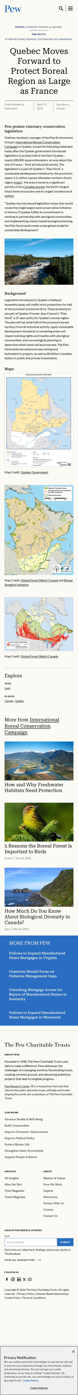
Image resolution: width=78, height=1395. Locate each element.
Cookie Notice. (31, 1380)
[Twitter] (24, 1279)
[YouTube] (29, 1279)
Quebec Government (34, 472)
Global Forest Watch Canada (39, 580)
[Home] (37, 1045)
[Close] (73, 1351)
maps (17, 182)
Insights (10, 1171)
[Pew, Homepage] (13, 8)
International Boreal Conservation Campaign (32, 726)
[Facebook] (7, 1279)
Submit (65, 1242)
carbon (9, 195)
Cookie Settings (39, 1387)
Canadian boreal (33, 186)
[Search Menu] (61, 9)
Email (7, 1236)
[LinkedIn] (19, 1279)
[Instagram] (13, 1279)
